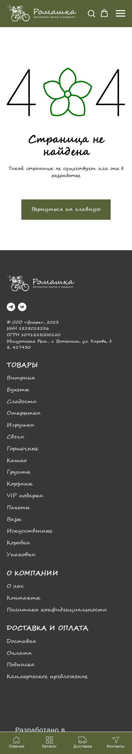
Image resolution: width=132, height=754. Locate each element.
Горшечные (22, 449)
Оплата (19, 653)
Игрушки (21, 425)
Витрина (21, 378)
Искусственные (29, 531)
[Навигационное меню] (120, 13)
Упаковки (21, 555)
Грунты (18, 472)
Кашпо (17, 460)
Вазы (14, 519)
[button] (91, 13)
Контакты (23, 598)
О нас (15, 586)
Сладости (22, 401)
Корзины (19, 484)
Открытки (24, 413)
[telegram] (11, 307)
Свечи (15, 437)
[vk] (22, 307)
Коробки (18, 543)
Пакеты (18, 507)
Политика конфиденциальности (57, 610)
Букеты (18, 390)
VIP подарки (25, 496)
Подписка (21, 665)
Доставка (21, 641)
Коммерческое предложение (47, 676)
